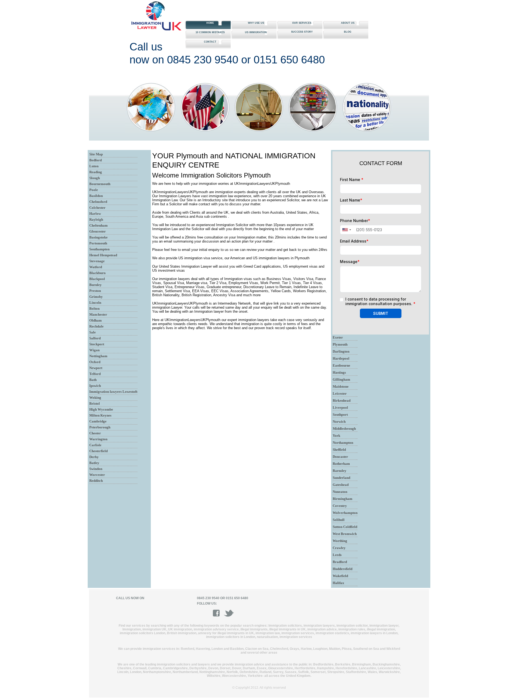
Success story (302, 31)
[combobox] (346, 229)
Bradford (340, 562)
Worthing (340, 541)
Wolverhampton (345, 513)
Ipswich (95, 386)
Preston (95, 291)
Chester (95, 433)
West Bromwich (345, 534)
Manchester (98, 314)
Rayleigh (96, 219)
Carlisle (95, 445)
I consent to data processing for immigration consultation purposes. (380, 301)
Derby (94, 457)
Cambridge (98, 421)
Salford (95, 338)
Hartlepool (341, 358)
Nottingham (98, 356)
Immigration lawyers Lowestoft (113, 392)
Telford (95, 374)
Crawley (339, 548)
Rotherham (341, 464)
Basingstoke (98, 237)
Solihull (339, 520)
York (336, 436)
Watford (95, 267)
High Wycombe (101, 409)
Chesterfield (98, 451)
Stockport (96, 344)
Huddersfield (342, 569)
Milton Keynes (100, 415)
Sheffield (339, 450)
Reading (95, 172)
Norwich (339, 422)
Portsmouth (98, 243)
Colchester (97, 208)
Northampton (343, 443)
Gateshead (341, 485)
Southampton (99, 249)
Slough (94, 178)
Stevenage (97, 261)
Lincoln (95, 303)
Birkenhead (341, 400)
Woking (95, 397)
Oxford (94, 362)
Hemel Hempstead (103, 255)
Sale (92, 332)
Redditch (96, 481)
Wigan (94, 350)
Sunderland (341, 478)
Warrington (98, 439)
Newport (95, 368)
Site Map (96, 154)
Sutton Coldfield (345, 527)
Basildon (96, 196)
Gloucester (97, 231)
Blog (347, 31)
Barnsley (339, 471)
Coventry (340, 506)
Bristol (94, 403)
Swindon (95, 469)
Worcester (97, 475)
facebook (218, 613)
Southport (340, 414)
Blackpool (97, 279)
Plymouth (340, 344)
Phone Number (355, 220)
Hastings (339, 372)
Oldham (95, 320)
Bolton (94, 308)
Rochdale (96, 326)
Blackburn (97, 273)
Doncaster (340, 457)
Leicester (340, 393)
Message (350, 261)
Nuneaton (340, 492)
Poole (93, 190)
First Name (351, 179)
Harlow (95, 214)
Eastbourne (341, 365)
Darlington (341, 351)
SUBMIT (380, 313)
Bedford (95, 160)
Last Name (351, 200)
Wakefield (340, 576)
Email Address (354, 241)
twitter (228, 613)
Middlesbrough (344, 429)
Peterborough (99, 427)
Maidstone (341, 386)
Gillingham (341, 379)
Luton (93, 166)
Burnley (95, 285)
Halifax (338, 583)
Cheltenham (98, 225)
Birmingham (342, 499)
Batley (94, 463)
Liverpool (340, 407)
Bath (93, 380)
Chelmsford (98, 202)
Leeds (337, 555)
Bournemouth (99, 184)
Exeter (338, 337)
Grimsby (96, 297)
